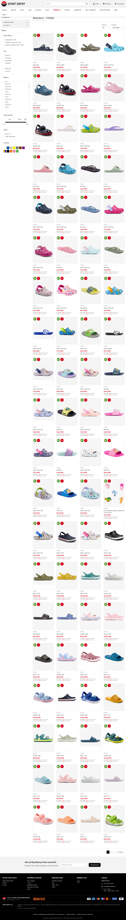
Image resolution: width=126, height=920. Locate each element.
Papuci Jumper (60, 65)
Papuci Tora (36, 674)
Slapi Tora (106, 674)
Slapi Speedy (83, 308)
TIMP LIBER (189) (10, 136)
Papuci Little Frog (108, 65)
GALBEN (14, 147)
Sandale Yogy (84, 634)
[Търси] (87, 4)
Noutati (4, 883)
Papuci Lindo (60, 553)
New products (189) (10, 40)
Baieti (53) (8, 68)
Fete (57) (7, 71)
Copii (29, 10)
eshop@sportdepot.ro (110, 886)
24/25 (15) (8, 94)
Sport (47, 10)
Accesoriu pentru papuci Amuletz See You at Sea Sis (114, 511)
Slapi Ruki (106, 389)
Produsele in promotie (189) (13, 42)
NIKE (115, 10)
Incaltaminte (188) (8, 22)
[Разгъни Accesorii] (27, 25)
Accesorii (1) (6, 25)
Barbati (13, 10)
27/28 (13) (8, 110)
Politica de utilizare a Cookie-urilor (85, 914)
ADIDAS (67, 10)
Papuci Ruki (83, 348)
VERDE (17, 151)
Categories (5, 17)
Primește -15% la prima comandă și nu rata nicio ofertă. (41, 863)
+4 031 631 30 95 (108, 883)
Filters (3, 30)
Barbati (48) (8, 60)
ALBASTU (8, 147)
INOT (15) (8, 134)
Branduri (38, 10)
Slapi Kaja (106, 146)
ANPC (53, 887)
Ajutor (4, 15)
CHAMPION (77, 10)
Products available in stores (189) (14, 45)
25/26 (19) (8, 99)
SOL (53, 883)
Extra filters (8, 36)
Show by (106, 25)
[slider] (4, 122)
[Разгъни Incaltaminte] (27, 22)
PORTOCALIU (11, 151)
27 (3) (6, 107)
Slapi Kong (36, 65)
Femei (22, 10)
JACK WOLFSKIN (105, 10)
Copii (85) (7, 63)
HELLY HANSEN (90, 10)
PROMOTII (56, 10)
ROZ (14, 151)
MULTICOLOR (5, 151)
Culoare (6, 143)
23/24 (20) (8, 89)
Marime (6, 77)
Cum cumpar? (31, 880)
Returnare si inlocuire (33, 887)
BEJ (11, 147)
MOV (23, 147)
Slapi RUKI (106, 470)
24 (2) (6, 91)
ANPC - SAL (55, 885)
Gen (5, 51)
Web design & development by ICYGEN (73, 918)
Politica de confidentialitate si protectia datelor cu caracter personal (48, 914)
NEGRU (8, 151)
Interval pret (8, 115)
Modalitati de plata (32, 885)
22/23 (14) (8, 86)
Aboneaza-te (95, 865)
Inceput (4, 10)
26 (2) (6, 102)
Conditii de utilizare (57, 880)
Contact (4, 885)
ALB (5, 147)
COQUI (35, 62)
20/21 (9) (7, 84)
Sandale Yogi (60, 105)
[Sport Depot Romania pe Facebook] (78, 881)
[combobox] (67, 3)
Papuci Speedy (37, 348)
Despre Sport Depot (7, 880)
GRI (17, 147)
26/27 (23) (8, 104)
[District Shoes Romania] (39, 899)
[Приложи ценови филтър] (25, 119)
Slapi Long (59, 146)
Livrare (29, 883)
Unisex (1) (8, 55)
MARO (20, 147)
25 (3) (6, 97)
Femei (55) (8, 58)
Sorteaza (113, 25)
